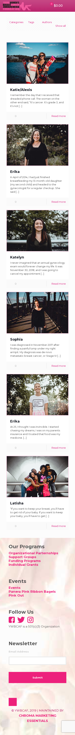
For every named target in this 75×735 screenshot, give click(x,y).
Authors (47, 22)
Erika (15, 172)
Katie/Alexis (21, 90)
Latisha (16, 503)
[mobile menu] (70, 5)
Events (15, 588)
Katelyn (17, 257)
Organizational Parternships (33, 553)
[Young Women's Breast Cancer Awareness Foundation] (17, 6)
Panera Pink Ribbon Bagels (32, 591)
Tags (31, 22)
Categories (16, 22)
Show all (60, 25)
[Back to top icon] (13, 702)
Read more (59, 116)
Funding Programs (25, 561)
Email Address (19, 651)
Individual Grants (23, 565)
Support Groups (22, 557)
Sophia (16, 339)
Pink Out (16, 595)
